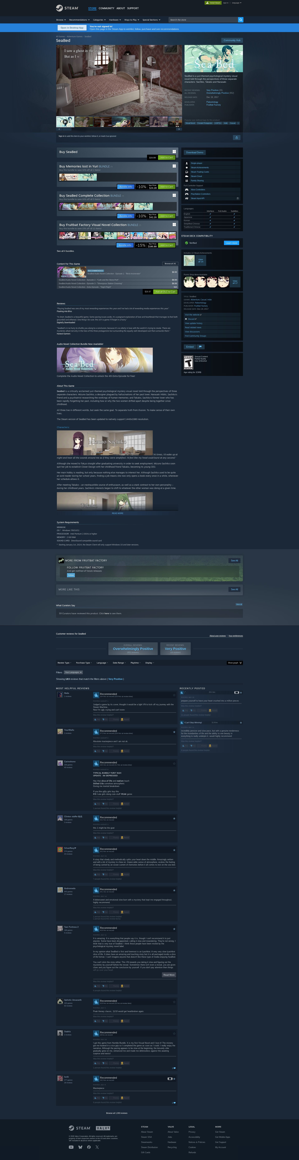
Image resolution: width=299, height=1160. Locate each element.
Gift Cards (145, 1152)
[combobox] (203, 19)
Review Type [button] (63, 662)
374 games (68, 851)
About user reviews (218, 636)
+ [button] (238, 123)
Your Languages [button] (72, 672)
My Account (220, 1147)
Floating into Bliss (64, 311)
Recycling (172, 1147)
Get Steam (220, 1132)
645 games (68, 892)
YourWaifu (69, 730)
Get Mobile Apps (222, 1137)
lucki (66, 1077)
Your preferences (235, 636)
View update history (193, 323)
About (120, 8)
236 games (68, 765)
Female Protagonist (204, 123)
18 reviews (68, 1083)
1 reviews (67, 696)
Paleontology (212, 102)
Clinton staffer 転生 (73, 816)
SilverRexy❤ (70, 848)
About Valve (173, 1132)
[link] (147, 186)
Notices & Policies (197, 1142)
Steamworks (146, 1142)
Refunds (192, 1152)
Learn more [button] (231, 243)
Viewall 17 (235, 282)
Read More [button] (169, 975)
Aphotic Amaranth (73, 1000)
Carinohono (70, 761)
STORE (92, 8)
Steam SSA (146, 1137)
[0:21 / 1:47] (119, 80)
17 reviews (68, 894)
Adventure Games (75, 36)
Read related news (193, 327)
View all (239, 604)
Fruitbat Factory (213, 105)
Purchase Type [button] (83, 662)
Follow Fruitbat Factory (85, 567)
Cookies (192, 1147)
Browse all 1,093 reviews (116, 1113)
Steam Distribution (149, 1147)
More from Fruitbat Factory (86, 560)
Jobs (170, 1137)
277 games (68, 1080)
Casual (232, 123)
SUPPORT (133, 8)
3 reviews (67, 822)
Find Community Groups (195, 336)
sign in (225, 3)
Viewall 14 (200, 260)
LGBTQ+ (218, 123)
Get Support (220, 1142)
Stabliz (67, 1031)
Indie (226, 123)
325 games (68, 1003)
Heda (66, 693)
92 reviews (68, 1006)
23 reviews (68, 854)
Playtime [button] (135, 662)
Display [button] (148, 662)
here (106, 613)
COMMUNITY (106, 8)
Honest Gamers (63, 334)
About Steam (147, 1132)
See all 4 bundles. (65, 251)
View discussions (192, 331)
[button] (61, 19)
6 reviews (67, 933)
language (235, 3)
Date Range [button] (118, 662)
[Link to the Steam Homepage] (67, 10)
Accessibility (194, 1137)
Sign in (61, 136)
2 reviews (67, 733)
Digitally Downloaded (66, 322)
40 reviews (68, 767)
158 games (68, 820)
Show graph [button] (233, 663)
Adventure (195, 299)
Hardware (172, 1142)
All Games (60, 36)
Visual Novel (190, 123)
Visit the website (192, 315)
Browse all (170, 263)
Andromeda (69, 888)
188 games (68, 930)
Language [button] (101, 662)
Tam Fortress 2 (71, 927)
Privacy (192, 1132)
